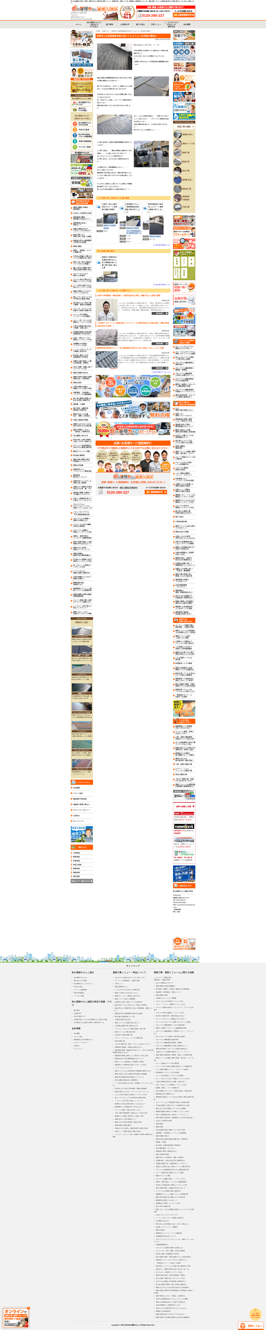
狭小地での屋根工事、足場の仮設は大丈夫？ (170, 1016)
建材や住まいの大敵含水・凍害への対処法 (81, 415)
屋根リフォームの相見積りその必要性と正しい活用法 (185, 631)
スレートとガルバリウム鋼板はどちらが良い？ (184, 347)
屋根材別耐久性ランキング (80, 476)
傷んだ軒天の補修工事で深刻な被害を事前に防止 (82, 268)
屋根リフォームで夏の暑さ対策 (125, 1032)
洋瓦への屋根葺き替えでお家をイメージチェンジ (82, 499)
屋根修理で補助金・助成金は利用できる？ (183, 613)
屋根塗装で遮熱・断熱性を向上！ (167, 1151)
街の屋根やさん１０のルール (83, 983)
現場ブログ (106, 31)
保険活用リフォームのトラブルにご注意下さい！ (172, 1260)
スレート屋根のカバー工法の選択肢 (185, 458)
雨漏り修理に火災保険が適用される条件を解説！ (184, 602)
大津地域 (76, 853)
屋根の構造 (77, 246)
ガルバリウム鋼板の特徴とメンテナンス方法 (82, 531)
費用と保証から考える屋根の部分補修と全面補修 (131, 1074)
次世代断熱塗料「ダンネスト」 (181, 586)
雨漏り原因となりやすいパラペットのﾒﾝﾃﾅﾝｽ (82, 292)
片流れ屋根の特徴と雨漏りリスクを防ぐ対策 (82, 387)
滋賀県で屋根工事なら (81, 804)
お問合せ (76, 816)
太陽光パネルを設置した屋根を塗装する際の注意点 (131, 1128)
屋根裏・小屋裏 (79, 404)
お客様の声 (125, 24)
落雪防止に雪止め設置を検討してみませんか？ (130, 1104)
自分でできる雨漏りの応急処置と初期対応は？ (184, 596)
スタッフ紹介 (78, 793)
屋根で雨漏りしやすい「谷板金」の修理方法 (81, 430)
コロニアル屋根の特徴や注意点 (182, 468)
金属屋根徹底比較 (161, 1244)
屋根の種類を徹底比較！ (180, 447)
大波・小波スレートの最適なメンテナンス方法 (82, 338)
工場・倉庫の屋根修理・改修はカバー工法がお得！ (185, 738)
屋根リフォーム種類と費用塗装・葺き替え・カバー (185, 452)
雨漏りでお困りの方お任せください (126, 993)
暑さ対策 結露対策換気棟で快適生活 (80, 409)
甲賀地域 (76, 861)
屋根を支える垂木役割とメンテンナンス (81, 548)
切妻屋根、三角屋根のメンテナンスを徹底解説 (82, 393)
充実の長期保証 (79, 993)
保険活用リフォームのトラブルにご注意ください (185, 690)
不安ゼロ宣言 (78, 987)
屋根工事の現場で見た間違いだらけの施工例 (183, 575)
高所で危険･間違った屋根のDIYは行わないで (170, 1188)
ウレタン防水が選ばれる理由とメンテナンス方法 (82, 280)
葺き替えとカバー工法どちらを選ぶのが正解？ (184, 441)
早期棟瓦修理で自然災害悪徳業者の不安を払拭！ (82, 333)
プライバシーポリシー (81, 810)
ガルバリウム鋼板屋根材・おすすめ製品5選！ (171, 1025)
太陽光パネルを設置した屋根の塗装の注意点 (184, 485)
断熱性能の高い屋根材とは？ (79, 583)
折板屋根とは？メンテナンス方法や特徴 (184, 479)
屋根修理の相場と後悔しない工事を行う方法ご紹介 (131, 1055)
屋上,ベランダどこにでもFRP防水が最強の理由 (82, 298)
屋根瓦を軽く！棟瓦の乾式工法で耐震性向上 (183, 559)
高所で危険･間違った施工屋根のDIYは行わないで (82, 542)
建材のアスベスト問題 (81, 451)
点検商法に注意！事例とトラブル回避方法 (128, 1002)
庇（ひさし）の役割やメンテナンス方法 (82, 566)
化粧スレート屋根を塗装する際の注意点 (182, 490)
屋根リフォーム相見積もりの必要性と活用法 (129, 1062)
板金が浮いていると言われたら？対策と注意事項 (185, 674)
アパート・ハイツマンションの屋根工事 (183, 769)
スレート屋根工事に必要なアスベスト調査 (169, 1172)
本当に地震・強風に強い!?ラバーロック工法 (170, 1278)
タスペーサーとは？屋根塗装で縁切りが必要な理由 (172, 1102)
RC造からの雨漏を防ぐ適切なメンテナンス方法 (171, 1185)
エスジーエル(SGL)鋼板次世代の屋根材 (82, 525)
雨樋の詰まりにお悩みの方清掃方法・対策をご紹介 (185, 748)
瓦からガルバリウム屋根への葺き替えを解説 (184, 358)
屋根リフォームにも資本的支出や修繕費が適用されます (133, 1071)
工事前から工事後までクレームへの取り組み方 (184, 642)
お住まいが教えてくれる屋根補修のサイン (184, 436)
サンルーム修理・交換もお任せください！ (184, 732)
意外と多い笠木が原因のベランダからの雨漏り (82, 263)
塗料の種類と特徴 (183, 806)
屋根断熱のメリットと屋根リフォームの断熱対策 (82, 589)
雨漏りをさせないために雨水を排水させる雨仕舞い (172, 1287)
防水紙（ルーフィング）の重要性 (167, 1227)
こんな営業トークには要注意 (183, 658)
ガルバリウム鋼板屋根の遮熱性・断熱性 (184, 369)
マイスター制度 (79, 996)
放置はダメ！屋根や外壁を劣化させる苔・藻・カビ (172, 1269)
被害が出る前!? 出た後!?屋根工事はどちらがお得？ (185, 653)
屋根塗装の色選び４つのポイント (182, 580)
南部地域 (76, 857)
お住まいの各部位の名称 (82, 213)
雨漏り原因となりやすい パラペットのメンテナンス (132, 1091)
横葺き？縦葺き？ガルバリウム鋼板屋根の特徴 (185, 385)
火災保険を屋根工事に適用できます (126, 1026)
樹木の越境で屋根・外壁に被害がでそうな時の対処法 (185, 685)
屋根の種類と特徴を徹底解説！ (80, 208)
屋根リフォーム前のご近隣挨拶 (125, 999)
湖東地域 (76, 868)
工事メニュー (156, 24)
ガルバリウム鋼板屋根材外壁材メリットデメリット (185, 390)
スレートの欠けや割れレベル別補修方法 (183, 463)
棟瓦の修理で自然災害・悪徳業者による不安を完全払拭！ (175, 1117)
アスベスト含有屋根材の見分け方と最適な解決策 (82, 446)
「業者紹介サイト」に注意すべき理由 (183, 696)
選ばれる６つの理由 (80, 980)
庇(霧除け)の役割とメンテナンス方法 (80, 344)
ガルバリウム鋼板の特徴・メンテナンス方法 (170, 1179)
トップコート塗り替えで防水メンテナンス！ (82, 607)
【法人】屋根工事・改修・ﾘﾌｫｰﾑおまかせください (185, 780)
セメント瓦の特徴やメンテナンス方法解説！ (82, 315)
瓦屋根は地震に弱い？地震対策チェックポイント (185, 564)
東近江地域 (77, 865)
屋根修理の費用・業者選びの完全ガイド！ (82, 218)
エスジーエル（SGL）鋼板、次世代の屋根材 (170, 1251)
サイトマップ (78, 821)
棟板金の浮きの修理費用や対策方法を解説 (82, 241)
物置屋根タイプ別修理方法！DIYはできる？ (183, 727)
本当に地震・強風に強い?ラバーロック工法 (83, 368)
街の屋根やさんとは (80, 977)
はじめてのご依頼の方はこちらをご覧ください (130, 977)
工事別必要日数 (181, 521)
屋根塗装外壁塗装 (185, 198)
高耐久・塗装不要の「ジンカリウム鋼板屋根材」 (172, 1182)
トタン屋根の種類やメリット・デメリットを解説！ (172, 1069)
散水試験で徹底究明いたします (125, 1016)
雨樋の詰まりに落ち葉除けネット (126, 1119)
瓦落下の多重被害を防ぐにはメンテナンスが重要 (184, 542)
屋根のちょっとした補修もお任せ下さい (128, 996)
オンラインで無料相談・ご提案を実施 (127, 980)
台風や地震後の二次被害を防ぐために (184, 553)
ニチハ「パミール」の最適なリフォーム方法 (170, 1004)
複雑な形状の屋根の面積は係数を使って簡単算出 (172, 1139)
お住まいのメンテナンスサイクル (167, 1215)
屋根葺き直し (187, 180)
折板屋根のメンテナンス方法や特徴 (167, 1072)
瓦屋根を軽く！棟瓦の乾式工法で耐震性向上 (170, 1160)
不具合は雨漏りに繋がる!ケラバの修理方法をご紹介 (173, 1105)
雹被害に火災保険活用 (163, 1311)
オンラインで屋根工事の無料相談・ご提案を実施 (184, 626)
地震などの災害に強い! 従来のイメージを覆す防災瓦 (173, 1166)
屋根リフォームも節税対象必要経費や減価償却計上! (185, 785)
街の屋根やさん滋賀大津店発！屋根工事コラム (89, 1022)
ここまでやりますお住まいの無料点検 (171, 24)
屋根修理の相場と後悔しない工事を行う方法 (183, 420)
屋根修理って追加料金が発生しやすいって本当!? (184, 679)
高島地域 (76, 872)
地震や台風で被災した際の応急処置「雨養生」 (82, 362)
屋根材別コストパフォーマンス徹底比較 (82, 470)
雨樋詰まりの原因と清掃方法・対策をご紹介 (129, 1116)
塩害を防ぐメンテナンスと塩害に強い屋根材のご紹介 (173, 1266)
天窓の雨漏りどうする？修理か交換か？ (82, 577)
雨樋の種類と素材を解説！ (123, 1125)
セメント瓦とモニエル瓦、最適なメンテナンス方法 (172, 1078)
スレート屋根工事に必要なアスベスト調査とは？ (82, 601)
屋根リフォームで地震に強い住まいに (127, 1023)
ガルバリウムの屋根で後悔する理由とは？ (81, 519)
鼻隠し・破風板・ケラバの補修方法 (82, 251)
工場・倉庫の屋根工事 (183, 764)
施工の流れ (140, 24)
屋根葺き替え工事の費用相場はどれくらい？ (184, 425)
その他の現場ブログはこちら (161, 372)
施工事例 (109, 24)
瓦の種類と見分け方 (80, 435)
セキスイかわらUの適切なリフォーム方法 (169, 1001)
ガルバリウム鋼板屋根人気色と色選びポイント (184, 374)
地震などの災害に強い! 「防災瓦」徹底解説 (184, 569)
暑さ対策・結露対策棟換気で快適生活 (168, 1145)
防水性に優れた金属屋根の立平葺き (167, 1254)
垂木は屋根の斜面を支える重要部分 (126, 1080)
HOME (98, 31)
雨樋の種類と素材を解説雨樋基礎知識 (82, 595)
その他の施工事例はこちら (162, 245)
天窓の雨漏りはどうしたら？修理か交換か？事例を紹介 (174, 1091)
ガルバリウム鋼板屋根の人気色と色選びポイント (172, 1046)
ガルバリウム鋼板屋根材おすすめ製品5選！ (184, 380)
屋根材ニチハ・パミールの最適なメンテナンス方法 (185, 496)
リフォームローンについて (123, 1068)
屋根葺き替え (187, 134)
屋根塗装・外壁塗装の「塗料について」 (169, 992)
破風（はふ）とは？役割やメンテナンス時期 (82, 612)
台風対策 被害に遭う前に (123, 1019)
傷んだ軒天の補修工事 (163, 1206)
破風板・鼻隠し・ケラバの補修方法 (167, 1088)
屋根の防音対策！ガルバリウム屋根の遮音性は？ (185, 396)
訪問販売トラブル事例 (183, 663)
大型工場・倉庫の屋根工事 (123, 1035)
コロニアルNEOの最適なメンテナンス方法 (184, 506)
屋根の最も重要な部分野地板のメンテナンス (81, 460)
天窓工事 (185, 207)
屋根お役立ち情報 (182, 532)
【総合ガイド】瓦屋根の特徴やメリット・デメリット (173, 1052)
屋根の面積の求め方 (80, 373)
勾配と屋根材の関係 (80, 420)
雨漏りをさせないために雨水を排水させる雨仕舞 (82, 425)
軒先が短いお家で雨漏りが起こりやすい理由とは (82, 440)
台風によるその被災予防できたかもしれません (185, 537)
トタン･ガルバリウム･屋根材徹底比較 (81, 513)
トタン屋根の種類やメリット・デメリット (183, 474)
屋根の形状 (77, 382)
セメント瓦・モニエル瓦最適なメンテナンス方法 (82, 321)
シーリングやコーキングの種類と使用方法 (82, 350)
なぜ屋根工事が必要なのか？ (184, 409)
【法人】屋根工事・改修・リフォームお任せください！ (133, 1044)
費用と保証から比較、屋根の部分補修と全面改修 (185, 431)
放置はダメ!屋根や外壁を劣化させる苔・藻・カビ (82, 487)
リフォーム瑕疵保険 (80, 990)
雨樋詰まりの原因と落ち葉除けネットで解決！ (185, 754)
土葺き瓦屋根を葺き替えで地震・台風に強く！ (82, 327)
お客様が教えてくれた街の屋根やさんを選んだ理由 (90, 1019)
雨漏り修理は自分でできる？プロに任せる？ (82, 229)
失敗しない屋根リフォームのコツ (183, 414)
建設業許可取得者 (80, 799)
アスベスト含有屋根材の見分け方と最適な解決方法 (172, 1169)
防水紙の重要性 (79, 455)
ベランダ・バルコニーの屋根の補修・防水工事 (130, 1029)
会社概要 (186, 24)
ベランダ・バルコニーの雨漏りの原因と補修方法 (82, 309)
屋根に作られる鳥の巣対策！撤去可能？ (184, 759)
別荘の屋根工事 (181, 774)
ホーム (78, 24)
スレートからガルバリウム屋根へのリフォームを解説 (185, 352)
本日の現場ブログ (79, 1016)
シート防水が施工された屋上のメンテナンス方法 (82, 286)
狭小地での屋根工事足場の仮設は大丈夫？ (183, 512)
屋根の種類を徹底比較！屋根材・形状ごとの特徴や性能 (174, 1055)
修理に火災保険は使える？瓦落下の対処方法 (185, 548)
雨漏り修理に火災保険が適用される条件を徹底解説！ (173, 1317)
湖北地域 (76, 876)
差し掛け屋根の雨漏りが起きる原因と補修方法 (82, 399)
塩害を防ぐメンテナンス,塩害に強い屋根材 (82, 482)
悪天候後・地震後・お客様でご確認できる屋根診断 (172, 989)
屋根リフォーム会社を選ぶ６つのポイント (185, 527)
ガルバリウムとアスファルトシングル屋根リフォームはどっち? (83, 506)
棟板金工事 (186, 189)
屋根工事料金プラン (121, 987)
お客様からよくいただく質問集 (166, 998)
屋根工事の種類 (183, 127)
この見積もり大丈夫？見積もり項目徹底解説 (183, 647)
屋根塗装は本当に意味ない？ (80, 224)
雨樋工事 (185, 162)
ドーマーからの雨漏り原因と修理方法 (81, 572)
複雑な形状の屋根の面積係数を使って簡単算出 (82, 377)
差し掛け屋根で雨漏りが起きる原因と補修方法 (171, 1284)
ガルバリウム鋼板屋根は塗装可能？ (184, 363)
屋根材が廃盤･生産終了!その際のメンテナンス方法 (172, 1111)
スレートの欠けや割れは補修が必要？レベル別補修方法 (174, 1066)
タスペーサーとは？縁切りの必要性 (80, 274)
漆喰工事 (185, 153)
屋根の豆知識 (78, 465)
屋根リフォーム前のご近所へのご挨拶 (182, 637)
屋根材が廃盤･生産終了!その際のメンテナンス (82, 493)
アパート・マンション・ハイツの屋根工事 (128, 1038)
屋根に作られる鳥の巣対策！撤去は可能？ (128, 1122)
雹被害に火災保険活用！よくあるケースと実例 (184, 607)
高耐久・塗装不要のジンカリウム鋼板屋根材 (82, 537)
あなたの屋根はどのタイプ (164, 983)
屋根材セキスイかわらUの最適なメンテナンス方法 (185, 501)
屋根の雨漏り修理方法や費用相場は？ (82, 554)
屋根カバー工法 (188, 144)
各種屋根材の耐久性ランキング (166, 1236)
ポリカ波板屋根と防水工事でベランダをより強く (185, 743)
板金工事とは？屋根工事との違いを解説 (82, 235)
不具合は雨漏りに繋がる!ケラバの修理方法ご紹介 (82, 257)
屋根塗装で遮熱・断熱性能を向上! (184, 591)
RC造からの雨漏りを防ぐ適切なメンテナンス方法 (82, 560)
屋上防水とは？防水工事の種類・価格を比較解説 (82, 303)
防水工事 (185, 171)
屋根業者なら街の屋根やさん (83, 1039)
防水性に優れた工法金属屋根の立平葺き (80, 356)
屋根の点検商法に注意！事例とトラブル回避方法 (184, 669)
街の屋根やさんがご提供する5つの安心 (94, 24)
